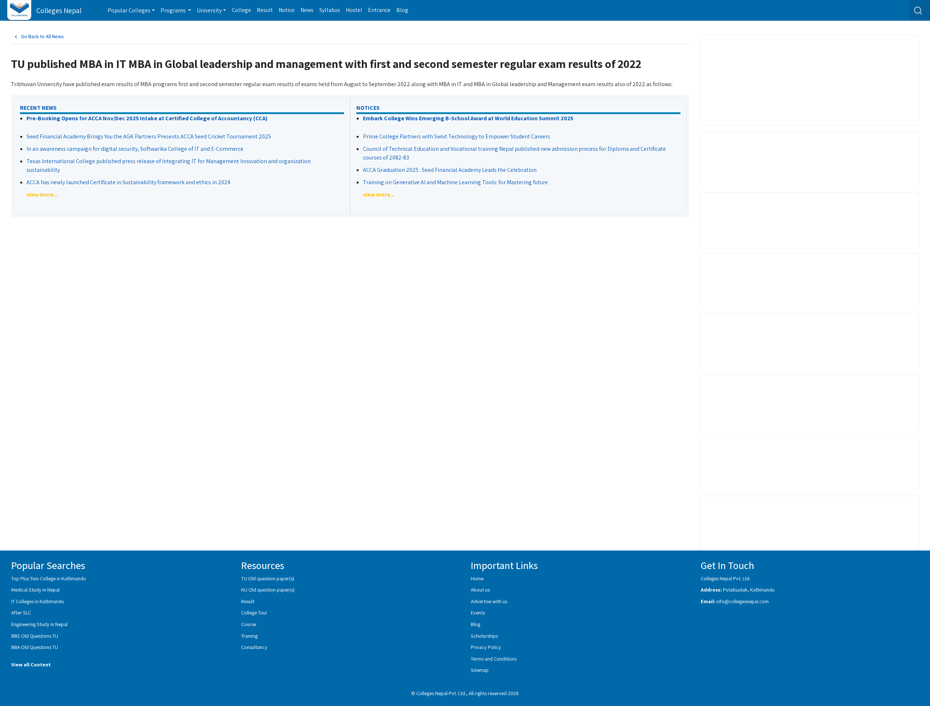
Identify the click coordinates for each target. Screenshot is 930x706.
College (241, 10)
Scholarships (484, 635)
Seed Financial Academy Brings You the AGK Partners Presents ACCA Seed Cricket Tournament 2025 (149, 136)
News (307, 10)
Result (265, 10)
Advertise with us (489, 601)
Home (477, 578)
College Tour (254, 612)
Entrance (379, 10)
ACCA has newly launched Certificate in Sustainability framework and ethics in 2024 (128, 182)
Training (249, 635)
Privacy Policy (486, 647)
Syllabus (329, 10)
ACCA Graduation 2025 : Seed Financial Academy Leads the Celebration (450, 170)
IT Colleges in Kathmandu (37, 601)
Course (248, 624)
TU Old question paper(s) (267, 578)
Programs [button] (174, 10)
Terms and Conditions (494, 658)
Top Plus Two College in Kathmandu (48, 578)
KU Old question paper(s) (268, 589)
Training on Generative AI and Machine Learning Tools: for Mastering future (455, 182)
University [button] (209, 10)
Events (478, 612)
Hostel (354, 10)
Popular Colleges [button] (129, 10)
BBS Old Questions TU (34, 635)
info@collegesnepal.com (742, 601)
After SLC (21, 612)
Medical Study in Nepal (35, 589)
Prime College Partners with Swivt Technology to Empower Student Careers (456, 136)
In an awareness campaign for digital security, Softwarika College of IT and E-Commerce (135, 149)
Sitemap (480, 669)
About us (480, 589)
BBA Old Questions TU (34, 647)
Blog (402, 10)
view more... (42, 194)
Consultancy (254, 647)
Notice (287, 10)
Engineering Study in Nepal (39, 624)
